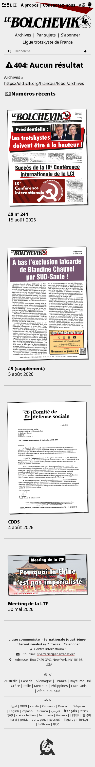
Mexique (41, 685)
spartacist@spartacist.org (56, 654)
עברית (84, 711)
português (39, 719)
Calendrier (72, 644)
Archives (23, 35)
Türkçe (83, 719)
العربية (13, 706)
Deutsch (63, 706)
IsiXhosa (44, 724)
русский (55, 719)
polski (24, 719)
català (34, 706)
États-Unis (79, 685)
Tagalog (69, 719)
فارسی (55, 711)
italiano (61, 715)
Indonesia (46, 715)
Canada (26, 681)
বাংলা (23, 706)
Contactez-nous (59, 5)
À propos (30, 5)
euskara (42, 711)
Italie (27, 685)
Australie (11, 681)
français (70, 711)
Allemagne (44, 681)
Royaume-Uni (80, 681)
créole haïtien (26, 715)
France (61, 681)
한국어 (87, 715)
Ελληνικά (79, 706)
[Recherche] (86, 51)
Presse (55, 644)
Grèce (15, 685)
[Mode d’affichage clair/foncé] (89, 5)
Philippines (59, 685)
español (27, 711)
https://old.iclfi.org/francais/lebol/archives (44, 83)
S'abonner (70, 35)
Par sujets (46, 35)
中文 (56, 724)
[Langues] (81, 5)
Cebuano (48, 706)
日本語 (74, 715)
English (14, 711)
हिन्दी (10, 715)
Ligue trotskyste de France (48, 42)
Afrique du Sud (48, 690)
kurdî (13, 719)
